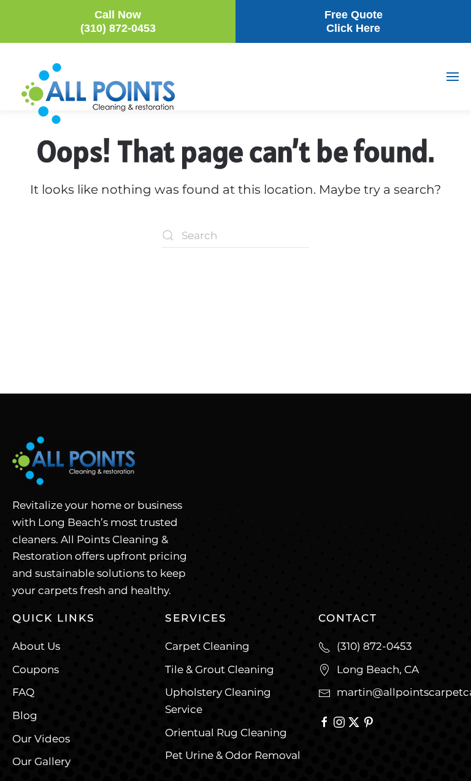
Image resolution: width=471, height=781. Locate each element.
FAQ (23, 692)
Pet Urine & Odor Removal (233, 755)
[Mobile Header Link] (98, 92)
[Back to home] (73, 154)
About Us (36, 646)
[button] (452, 76)
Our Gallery (41, 761)
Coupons (35, 669)
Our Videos (41, 739)
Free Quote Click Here (353, 21)
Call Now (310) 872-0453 (118, 21)
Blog (24, 715)
